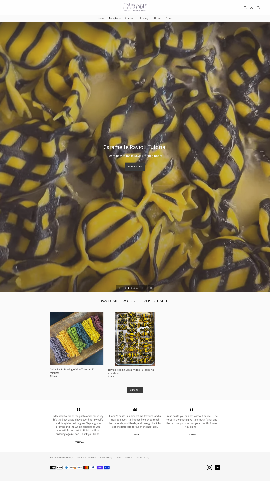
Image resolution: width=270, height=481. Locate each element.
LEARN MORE (135, 166)
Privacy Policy (106, 457)
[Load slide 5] (137, 288)
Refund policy (143, 457)
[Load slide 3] (131, 288)
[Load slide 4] (134, 288)
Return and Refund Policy (61, 457)
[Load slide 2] (129, 288)
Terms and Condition (86, 457)
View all (135, 390)
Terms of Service (124, 457)
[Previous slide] (119, 287)
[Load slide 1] (126, 288)
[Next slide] (143, 287)
